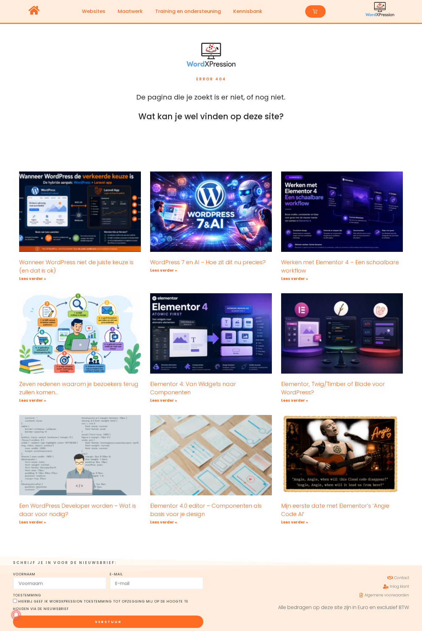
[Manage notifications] (16, 615)
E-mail (116, 574)
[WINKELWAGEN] (315, 11)
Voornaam (24, 574)
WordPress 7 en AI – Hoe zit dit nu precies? (208, 262)
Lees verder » (32, 278)
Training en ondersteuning (188, 11)
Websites (93, 11)
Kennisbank (247, 11)
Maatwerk (130, 11)
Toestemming (27, 595)
